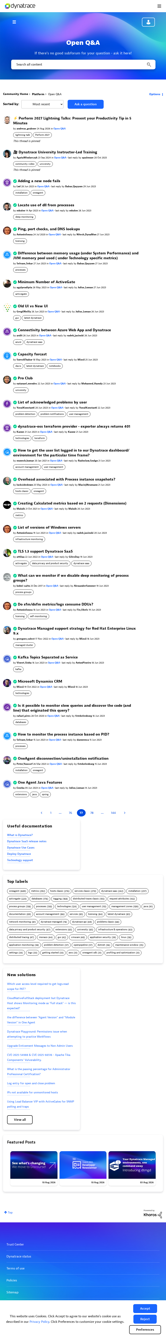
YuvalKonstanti (26, 407)
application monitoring (21, 944)
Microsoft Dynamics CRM (40, 681)
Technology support (20, 860)
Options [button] (154, 94)
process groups (23, 592)
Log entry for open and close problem (31, 1083)
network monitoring (20, 921)
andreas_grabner (27, 128)
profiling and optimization (120, 952)
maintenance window (126, 944)
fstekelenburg (84, 715)
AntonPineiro (84, 662)
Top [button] (10, 1212)
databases (20, 722)
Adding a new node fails (39, 181)
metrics (19, 515)
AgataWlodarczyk (27, 157)
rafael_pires (24, 715)
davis (18, 366)
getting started (50, 952)
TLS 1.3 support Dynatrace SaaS (45, 551)
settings (13, 952)
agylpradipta (25, 287)
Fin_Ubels (83, 609)
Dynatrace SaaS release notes (26, 841)
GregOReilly (24, 311)
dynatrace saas (34, 342)
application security (100, 937)
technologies (22, 438)
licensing (20, 241)
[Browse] (16, 22)
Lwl (19, 186)
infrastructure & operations (112, 929)
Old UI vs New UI (33, 306)
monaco (43, 937)
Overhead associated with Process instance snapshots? (66, 479)
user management (78, 414)
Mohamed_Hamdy (92, 383)
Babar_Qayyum (74, 186)
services (74, 914)
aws (71, 952)
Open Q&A (59, 128)
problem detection (25, 414)
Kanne (21, 431)
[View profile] (7, 120)
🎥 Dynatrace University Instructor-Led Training (55, 152)
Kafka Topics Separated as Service (48, 657)
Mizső (81, 359)
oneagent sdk (89, 952)
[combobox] (83, 64)
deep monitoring (24, 216)
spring (45, 794)
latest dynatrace (33, 317)
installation (21, 192)
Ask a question (85, 104)
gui (17, 317)
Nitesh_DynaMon (87, 234)
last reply (73, 157)
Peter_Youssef (25, 764)
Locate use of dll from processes (46, 205)
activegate (21, 294)
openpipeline (81, 944)
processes (20, 269)
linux (123, 937)
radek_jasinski (75, 335)
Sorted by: (11, 104)
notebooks (55, 366)
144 (113, 813)
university (45, 164)
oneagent (38, 192)
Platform (38, 94)
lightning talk (22, 135)
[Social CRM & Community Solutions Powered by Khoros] (153, 1213)
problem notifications (52, 414)
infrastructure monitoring (29, 539)
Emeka (21, 787)
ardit (20, 335)
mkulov (21, 210)
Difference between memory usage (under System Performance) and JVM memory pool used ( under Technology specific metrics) (75, 255)
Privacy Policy (39, 1322)
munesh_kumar (26, 460)
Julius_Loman (86, 287)
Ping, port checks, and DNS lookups (49, 229)
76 (70, 813)
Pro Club (25, 378)
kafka (18, 669)
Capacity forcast (32, 354)
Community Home (15, 94)
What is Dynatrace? (20, 835)
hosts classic (21, 491)
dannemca (83, 739)
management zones (121, 906)
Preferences (145, 1330)
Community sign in (148, 22)
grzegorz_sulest (26, 638)
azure (18, 342)
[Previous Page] (42, 812)
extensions (21, 794)
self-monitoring (38, 616)
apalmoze (88, 157)
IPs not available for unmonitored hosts (32, 1092)
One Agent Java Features (40, 782)
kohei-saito (24, 585)
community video (24, 164)
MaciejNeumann (88, 484)
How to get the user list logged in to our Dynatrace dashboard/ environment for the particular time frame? (71, 453)
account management (27, 467)
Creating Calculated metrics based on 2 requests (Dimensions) (72, 503)
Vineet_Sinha (24, 662)
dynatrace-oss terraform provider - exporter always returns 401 (74, 426)
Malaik (21, 508)
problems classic (105, 921)
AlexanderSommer (85, 585)
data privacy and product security (50, 563)
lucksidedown (25, 484)
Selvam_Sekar (25, 263)
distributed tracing (19, 937)
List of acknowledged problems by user (52, 402)
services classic (82, 891)
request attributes (119, 898)
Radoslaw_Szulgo (88, 460)
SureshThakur (25, 359)
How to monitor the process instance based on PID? (63, 734)
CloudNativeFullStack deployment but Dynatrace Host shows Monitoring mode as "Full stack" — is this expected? (41, 1003)
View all (20, 1120)
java (34, 794)
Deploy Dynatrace (19, 854)
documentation (17, 914)
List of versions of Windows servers (49, 527)
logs (30, 952)
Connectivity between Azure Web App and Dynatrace (64, 330)
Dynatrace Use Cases (20, 847)
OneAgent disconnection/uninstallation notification (63, 758)
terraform (39, 438)
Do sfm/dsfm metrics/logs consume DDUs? (55, 604)
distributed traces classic (86, 898)
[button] (145, 1308)
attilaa (21, 556)
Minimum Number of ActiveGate (46, 282)
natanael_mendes (27, 383)
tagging (57, 898)
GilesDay (74, 556)
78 (92, 813)
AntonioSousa (25, 234)
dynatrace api (79, 921)
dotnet (101, 944)
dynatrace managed (51, 921)
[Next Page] (124, 812)
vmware (75, 937)
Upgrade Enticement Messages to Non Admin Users (40, 1046)
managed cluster (24, 645)
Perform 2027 (42, 135)
